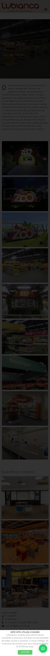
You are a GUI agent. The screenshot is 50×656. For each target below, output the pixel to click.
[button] (43, 648)
